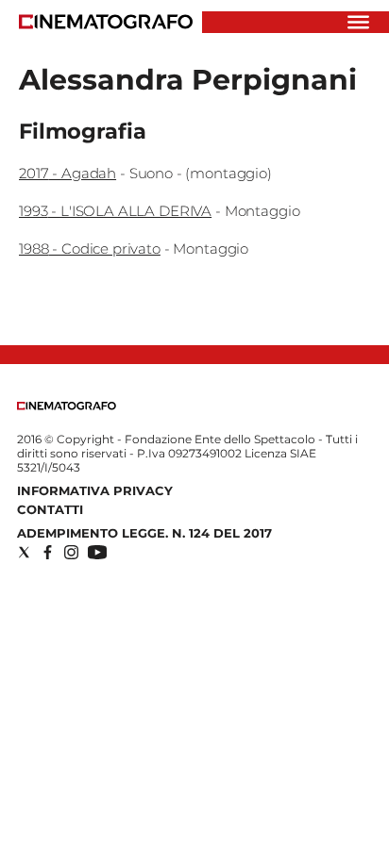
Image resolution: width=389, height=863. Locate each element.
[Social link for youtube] (97, 552)
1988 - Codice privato (90, 248)
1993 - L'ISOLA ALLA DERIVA (115, 211)
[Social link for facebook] (48, 552)
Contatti (50, 509)
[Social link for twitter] (24, 552)
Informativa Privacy (95, 490)
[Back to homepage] (66, 406)
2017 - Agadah (67, 173)
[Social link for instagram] (71, 552)
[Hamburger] (358, 22)
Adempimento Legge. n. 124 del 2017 (144, 532)
